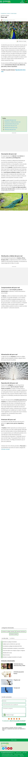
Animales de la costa (7, 653)
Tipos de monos (6, 655)
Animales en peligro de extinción (10, 642)
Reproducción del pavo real (11, 128)
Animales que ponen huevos (19, 672)
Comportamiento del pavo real (12, 124)
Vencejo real (17, 688)
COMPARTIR (22, 2)
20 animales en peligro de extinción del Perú (12, 646)
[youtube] (8, 748)
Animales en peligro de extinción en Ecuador (12, 657)
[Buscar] (26, 2)
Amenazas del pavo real (10, 130)
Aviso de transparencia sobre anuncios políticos (10, 755)
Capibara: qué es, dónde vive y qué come (11, 644)
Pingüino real (17, 680)
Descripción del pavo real (10, 120)
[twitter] (3, 748)
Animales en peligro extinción (8, 631)
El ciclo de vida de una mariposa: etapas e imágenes (14, 650)
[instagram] (6, 748)
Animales (8, 13)
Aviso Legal (25, 752)
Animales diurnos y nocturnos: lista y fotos (19, 664)
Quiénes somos (18, 752)
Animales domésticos (21, 631)
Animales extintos (14, 634)
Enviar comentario (21, 724)
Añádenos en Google (22, 41)
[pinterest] (11, 748)
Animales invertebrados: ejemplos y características (13, 648)
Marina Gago (6, 20)
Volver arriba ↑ (14, 740)
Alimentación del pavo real (11, 126)
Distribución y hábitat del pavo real (12, 122)
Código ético (22, 755)
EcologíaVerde (3, 13)
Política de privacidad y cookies (7, 754)
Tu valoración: (5, 721)
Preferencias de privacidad (18, 754)
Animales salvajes (13, 13)
